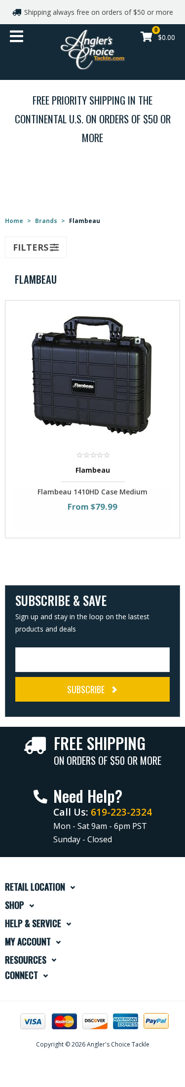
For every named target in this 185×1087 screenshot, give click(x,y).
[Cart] (146, 37)
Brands (46, 221)
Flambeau (92, 470)
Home (14, 221)
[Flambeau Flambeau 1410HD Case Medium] (92, 375)
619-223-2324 (121, 812)
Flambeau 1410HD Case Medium (92, 491)
